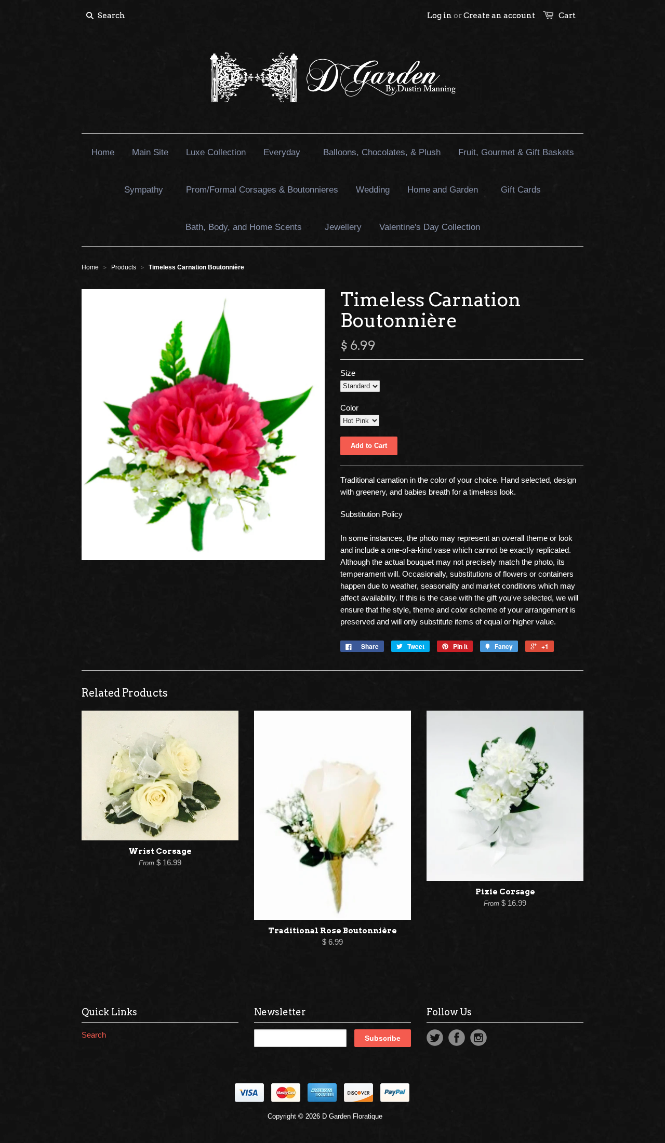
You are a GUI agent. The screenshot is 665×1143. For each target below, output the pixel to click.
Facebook (456, 1037)
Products (123, 267)
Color (349, 407)
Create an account (499, 15)
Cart (567, 15)
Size (347, 373)
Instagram (478, 1037)
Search (94, 1034)
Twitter (435, 1037)
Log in (439, 15)
